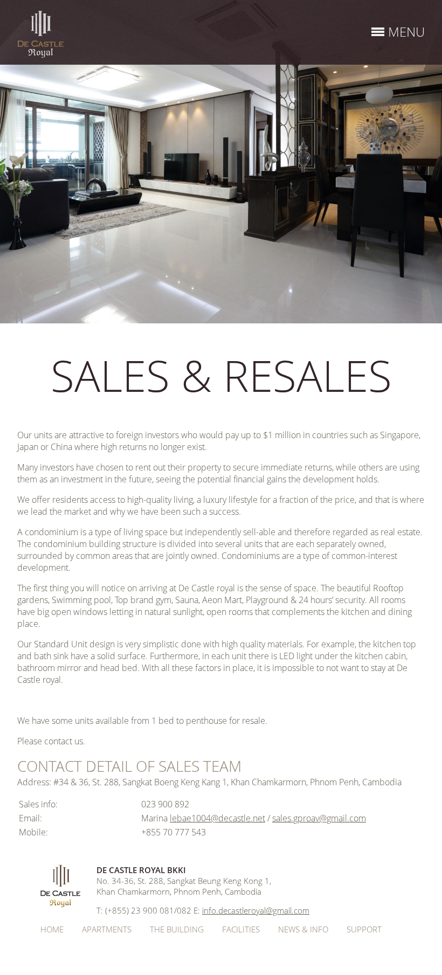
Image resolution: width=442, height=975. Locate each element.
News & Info (303, 929)
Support (364, 929)
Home (52, 929)
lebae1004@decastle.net (217, 818)
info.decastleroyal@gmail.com (255, 910)
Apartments (107, 929)
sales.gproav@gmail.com (319, 818)
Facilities (241, 929)
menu (406, 31)
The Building (177, 929)
